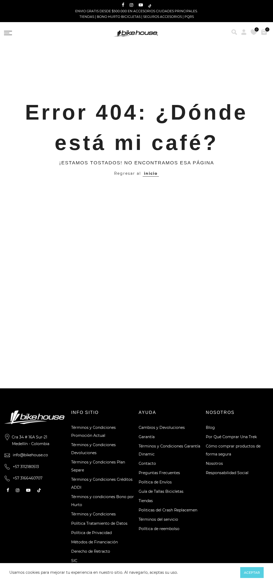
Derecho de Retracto (90, 551)
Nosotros (214, 463)
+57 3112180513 (26, 466)
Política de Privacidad (91, 532)
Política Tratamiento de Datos (99, 523)
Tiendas (146, 500)
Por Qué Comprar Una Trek (231, 436)
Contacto (147, 463)
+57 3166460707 (27, 478)
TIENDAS (86, 17)
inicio (151, 173)
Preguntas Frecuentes (159, 472)
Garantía (147, 436)
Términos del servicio (158, 519)
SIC (74, 560)
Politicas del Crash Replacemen (168, 510)
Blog (210, 427)
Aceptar (252, 573)
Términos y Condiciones (93, 514)
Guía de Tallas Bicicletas (161, 491)
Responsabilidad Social (227, 472)
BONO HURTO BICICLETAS (119, 17)
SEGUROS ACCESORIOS (162, 17)
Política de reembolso (159, 528)
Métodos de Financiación (94, 542)
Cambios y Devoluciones (162, 427)
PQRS (189, 17)
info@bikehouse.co (30, 455)
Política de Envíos (155, 482)
